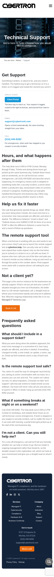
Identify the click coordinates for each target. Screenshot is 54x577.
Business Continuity (16, 521)
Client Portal (13, 99)
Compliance (16, 514)
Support (39, 517)
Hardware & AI (16, 517)
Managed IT (16, 506)
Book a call (11, 308)
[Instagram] (15, 495)
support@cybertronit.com (18, 121)
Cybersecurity (16, 510)
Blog (39, 514)
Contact (39, 521)
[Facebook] (7, 495)
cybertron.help (15, 247)
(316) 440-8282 (13, 139)
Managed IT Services (11, 300)
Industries (39, 510)
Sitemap (21, 562)
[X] (19, 495)
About (39, 506)
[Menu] (50, 6)
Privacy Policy (11, 562)
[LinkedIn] (11, 495)
